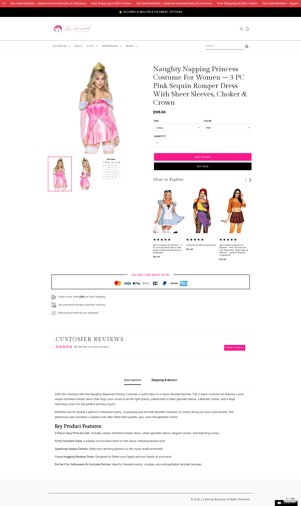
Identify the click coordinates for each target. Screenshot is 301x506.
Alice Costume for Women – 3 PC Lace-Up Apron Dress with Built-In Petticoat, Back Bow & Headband (167, 248)
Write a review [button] (235, 347)
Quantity (160, 136)
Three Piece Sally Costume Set (200, 245)
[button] (250, 180)
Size (156, 121)
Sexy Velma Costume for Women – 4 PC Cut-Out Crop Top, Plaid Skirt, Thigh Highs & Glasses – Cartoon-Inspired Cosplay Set (233, 250)
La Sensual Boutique (213, 499)
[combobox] (224, 46)
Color (207, 121)
